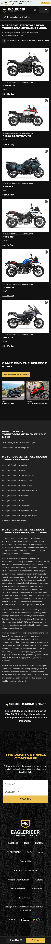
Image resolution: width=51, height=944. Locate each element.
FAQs (29, 852)
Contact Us (25, 861)
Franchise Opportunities (25, 871)
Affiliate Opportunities (18, 880)
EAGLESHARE (14, 852)
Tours (26, 843)
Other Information (25, 898)
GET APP (45, 3)
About (41, 852)
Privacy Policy (36, 889)
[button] (25, 72)
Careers (39, 880)
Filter (36, 940)
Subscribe (25, 799)
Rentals (39, 843)
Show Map (14, 940)
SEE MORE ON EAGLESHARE (16, 375)
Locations (13, 843)
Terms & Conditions (17, 889)
